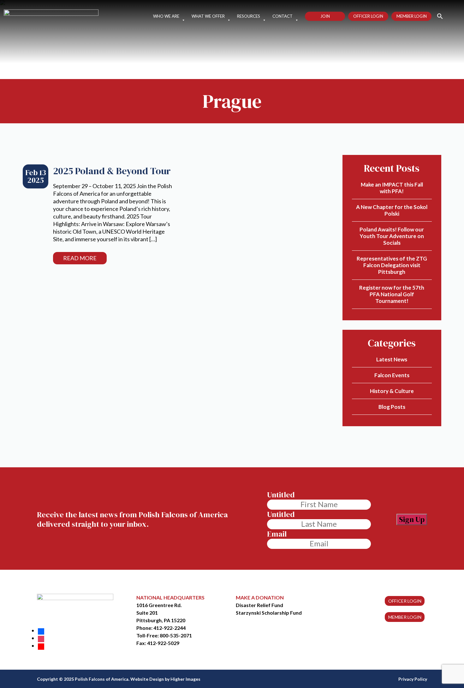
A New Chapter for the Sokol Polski (391, 210)
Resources (248, 16)
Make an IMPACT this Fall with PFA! (392, 187)
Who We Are (166, 16)
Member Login (411, 16)
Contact (282, 16)
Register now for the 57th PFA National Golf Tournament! (391, 294)
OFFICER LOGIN (404, 601)
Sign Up (412, 519)
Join (325, 16)
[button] (437, 15)
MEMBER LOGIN (404, 617)
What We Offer (208, 16)
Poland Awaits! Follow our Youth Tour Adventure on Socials (392, 236)
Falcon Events (391, 375)
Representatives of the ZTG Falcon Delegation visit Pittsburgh (392, 265)
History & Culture (392, 391)
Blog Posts (391, 406)
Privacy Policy (412, 679)
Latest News (391, 359)
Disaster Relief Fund (259, 605)
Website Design (147, 679)
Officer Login (368, 16)
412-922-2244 (169, 628)
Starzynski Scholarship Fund (269, 613)
